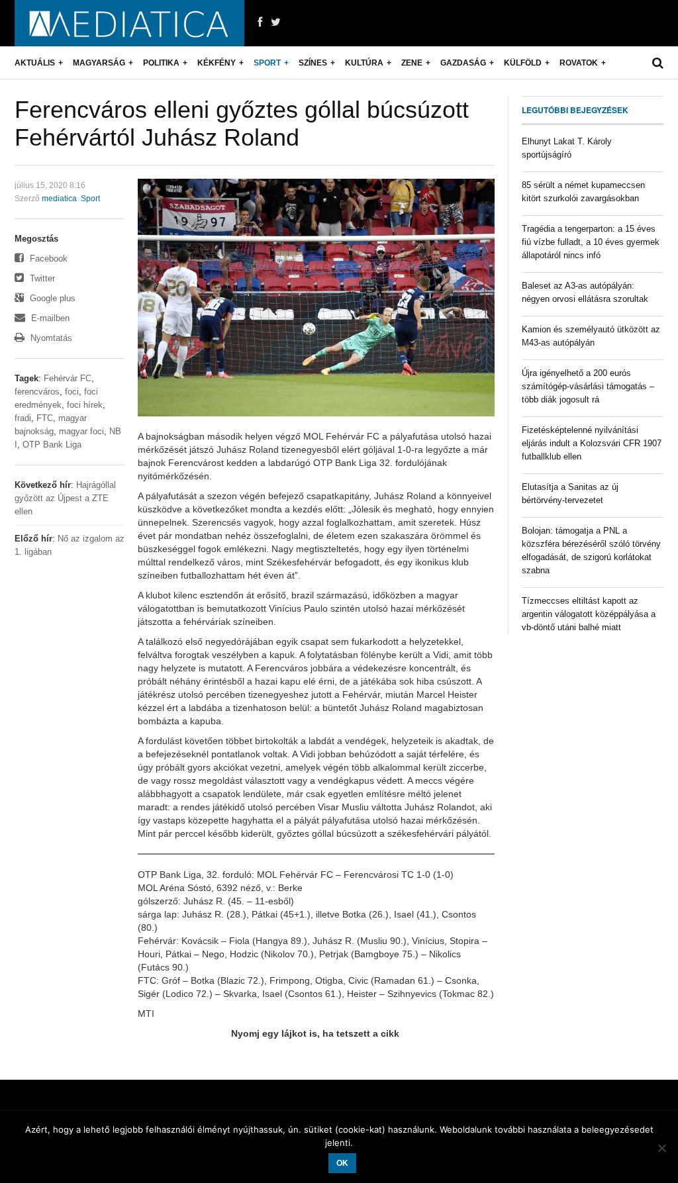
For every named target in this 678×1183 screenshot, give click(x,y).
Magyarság (99, 63)
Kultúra (364, 63)
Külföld (523, 63)
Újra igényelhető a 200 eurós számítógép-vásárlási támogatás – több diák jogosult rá (588, 386)
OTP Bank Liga (52, 445)
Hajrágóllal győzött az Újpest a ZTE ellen (65, 498)
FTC (44, 418)
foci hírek (85, 405)
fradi (23, 418)
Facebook (47, 258)
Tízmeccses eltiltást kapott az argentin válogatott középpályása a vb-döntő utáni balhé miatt (588, 614)
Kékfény (216, 63)
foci (72, 392)
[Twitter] (276, 22)
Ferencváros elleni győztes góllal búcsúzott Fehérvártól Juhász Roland (242, 123)
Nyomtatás (50, 338)
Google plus (51, 298)
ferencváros (37, 392)
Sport (267, 63)
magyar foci (81, 431)
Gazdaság (463, 63)
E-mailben (49, 318)
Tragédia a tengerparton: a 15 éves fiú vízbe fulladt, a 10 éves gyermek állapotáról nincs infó (590, 242)
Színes (313, 63)
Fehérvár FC (67, 378)
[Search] (657, 62)
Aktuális (35, 63)
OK (342, 1163)
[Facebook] (260, 22)
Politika (161, 63)
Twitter (41, 278)
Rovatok (578, 63)
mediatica (59, 198)
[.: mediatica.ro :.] (129, 23)
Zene (411, 63)
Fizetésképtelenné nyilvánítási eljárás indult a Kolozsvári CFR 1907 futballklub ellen (591, 443)
